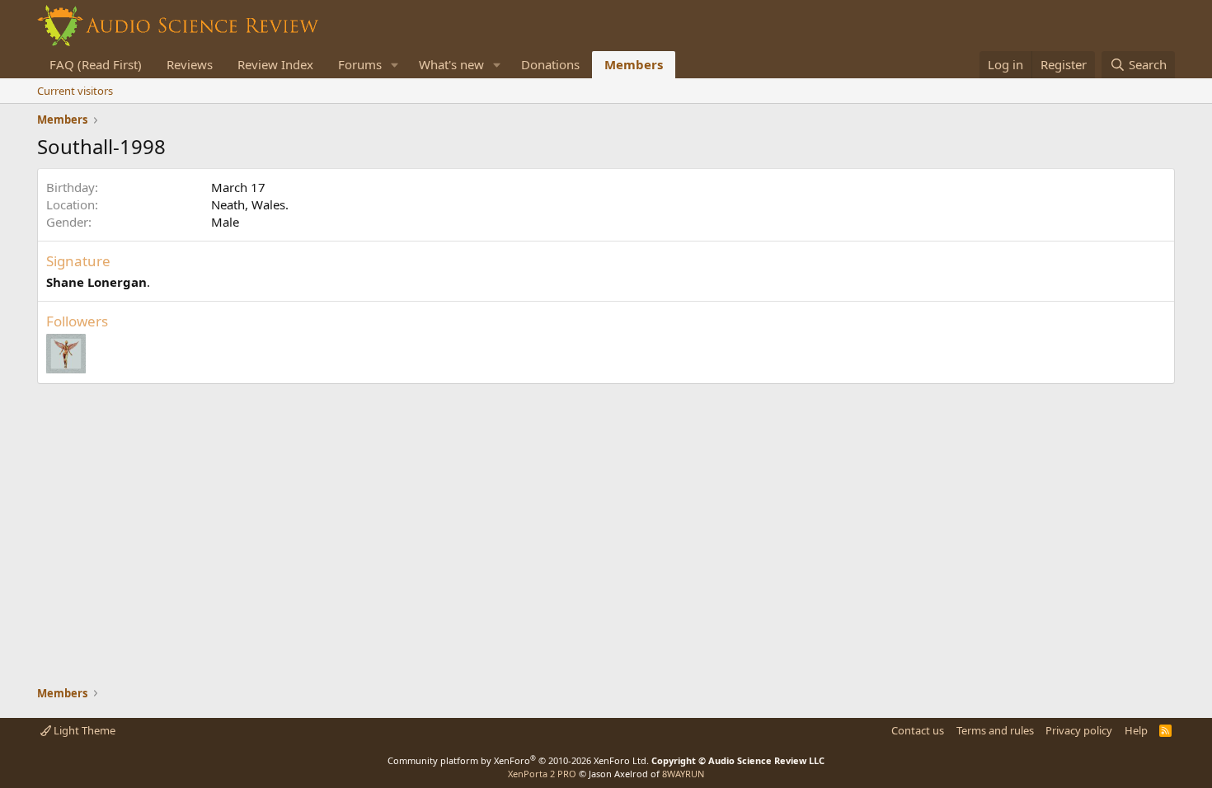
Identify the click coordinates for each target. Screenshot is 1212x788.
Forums (360, 64)
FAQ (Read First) (95, 64)
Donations (550, 64)
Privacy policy (1078, 730)
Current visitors (75, 90)
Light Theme (83, 730)
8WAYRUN (683, 773)
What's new (451, 64)
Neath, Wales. (250, 204)
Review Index (275, 64)
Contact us (917, 730)
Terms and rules (995, 730)
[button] (394, 64)
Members (633, 64)
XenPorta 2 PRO (542, 773)
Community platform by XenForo (518, 760)
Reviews (190, 64)
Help (1136, 730)
